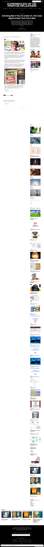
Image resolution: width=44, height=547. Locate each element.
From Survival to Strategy (33, 496)
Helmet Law (31, 451)
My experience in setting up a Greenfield (34, 219)
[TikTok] (5, 1)
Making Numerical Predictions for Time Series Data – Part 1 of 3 (34, 261)
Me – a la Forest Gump (33, 465)
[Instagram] (4, 1)
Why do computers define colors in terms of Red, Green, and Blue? (35, 156)
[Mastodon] (6, 1)
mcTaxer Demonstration (33, 303)
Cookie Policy (13, 545)
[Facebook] (3, 1)
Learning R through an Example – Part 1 (34, 377)
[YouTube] (7, 1)
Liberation (31, 187)
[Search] (41, 1)
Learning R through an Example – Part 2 (34, 355)
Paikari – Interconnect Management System (33, 398)
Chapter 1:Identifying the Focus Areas (33, 454)
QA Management (32, 453)
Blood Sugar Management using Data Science (34, 282)
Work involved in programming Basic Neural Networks (35, 430)
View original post (6, 91)
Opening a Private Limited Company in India (35, 409)
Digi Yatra (31, 135)
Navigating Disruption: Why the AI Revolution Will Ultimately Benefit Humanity (37, 520)
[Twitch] (25, 538)
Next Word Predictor (33, 387)
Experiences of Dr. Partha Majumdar (22, 4)
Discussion (31, 58)
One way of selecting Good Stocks (34, 366)
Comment (23, 108)
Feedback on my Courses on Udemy (35, 229)
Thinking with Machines (16, 519)
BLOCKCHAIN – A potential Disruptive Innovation (33, 444)
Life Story (31, 228)
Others (31, 344)
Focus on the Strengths (33, 59)
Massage (31, 177)
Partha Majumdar (32, 60)
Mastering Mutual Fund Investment (35, 271)
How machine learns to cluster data (35, 208)
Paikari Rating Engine (33, 324)
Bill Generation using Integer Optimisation (33, 448)
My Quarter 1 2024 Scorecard (34, 69)
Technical (31, 207)
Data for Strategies (32, 475)
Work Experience (32, 408)
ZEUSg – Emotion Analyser (33, 250)
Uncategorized (34, 270)
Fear (30, 145)
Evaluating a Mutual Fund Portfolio (35, 334)
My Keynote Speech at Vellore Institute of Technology (34, 293)
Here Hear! (7, 39)
